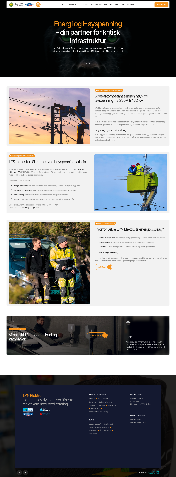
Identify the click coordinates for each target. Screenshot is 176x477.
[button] (73, 4)
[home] (24, 4)
